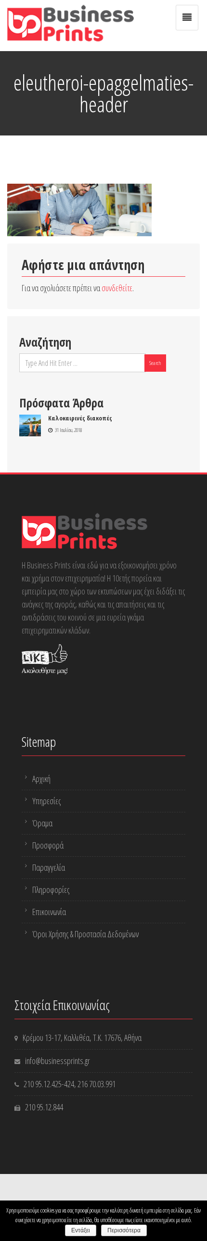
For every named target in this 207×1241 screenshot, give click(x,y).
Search (155, 362)
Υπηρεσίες (46, 801)
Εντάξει (80, 1230)
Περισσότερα (124, 1230)
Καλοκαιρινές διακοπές (80, 418)
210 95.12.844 (44, 1107)
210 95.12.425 (43, 1084)
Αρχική (41, 778)
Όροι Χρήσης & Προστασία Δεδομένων (85, 934)
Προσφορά (48, 845)
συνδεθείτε (117, 288)
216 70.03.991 (97, 1084)
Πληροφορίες (50, 889)
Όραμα (42, 823)
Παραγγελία (48, 867)
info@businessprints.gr (57, 1060)
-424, (70, 1084)
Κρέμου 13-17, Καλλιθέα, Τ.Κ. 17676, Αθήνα (82, 1037)
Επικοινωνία (49, 911)
